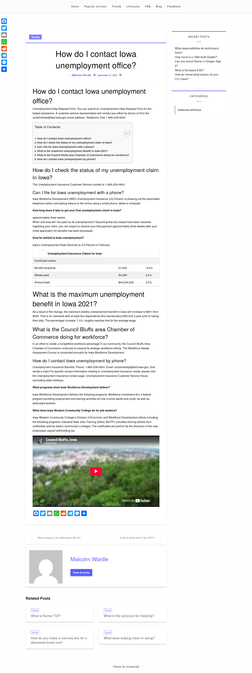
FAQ (148, 6)
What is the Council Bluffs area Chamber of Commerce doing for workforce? (83, 155)
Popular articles (95, 6)
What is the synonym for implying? (129, 615)
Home (75, 6)
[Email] (4, 35)
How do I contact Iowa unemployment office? (64, 138)
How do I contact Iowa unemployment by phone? (66, 159)
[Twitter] (4, 28)
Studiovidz (132, 666)
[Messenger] (4, 62)
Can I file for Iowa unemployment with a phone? (65, 147)
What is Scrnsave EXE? (189, 70)
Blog (159, 6)
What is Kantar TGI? (46, 615)
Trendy (116, 6)
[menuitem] (75, 6)
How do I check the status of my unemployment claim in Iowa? (74, 142)
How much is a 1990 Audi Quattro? (196, 57)
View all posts (81, 572)
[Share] (4, 69)
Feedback (174, 6)
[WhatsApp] (4, 41)
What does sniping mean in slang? (129, 637)
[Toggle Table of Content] (125, 133)
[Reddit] (4, 48)
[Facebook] (4, 21)
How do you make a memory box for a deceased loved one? (59, 640)
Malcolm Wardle (81, 75)
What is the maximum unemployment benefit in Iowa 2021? (72, 151)
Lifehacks (133, 6)
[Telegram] (4, 55)
